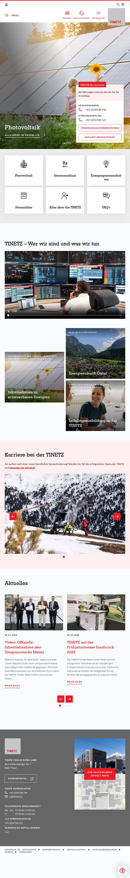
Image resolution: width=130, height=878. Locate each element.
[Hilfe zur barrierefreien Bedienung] (122, 4)
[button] (13, 516)
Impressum (10, 850)
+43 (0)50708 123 (14, 822)
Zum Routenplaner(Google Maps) (100, 774)
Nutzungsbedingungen (105, 850)
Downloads (25, 852)
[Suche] (118, 4)
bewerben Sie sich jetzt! (22, 467)
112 (7, 832)
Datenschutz (29, 850)
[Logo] (116, 16)
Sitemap (9, 852)
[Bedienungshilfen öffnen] (122, 870)
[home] (6, 4)
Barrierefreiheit (51, 850)
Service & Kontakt (76, 850)
